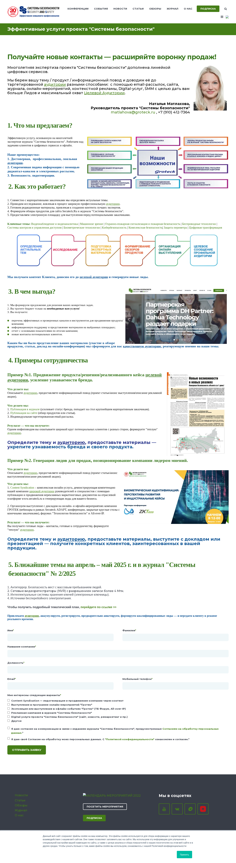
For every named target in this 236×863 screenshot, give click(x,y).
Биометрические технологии (82, 227)
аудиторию (113, 203)
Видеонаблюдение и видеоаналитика (54, 223)
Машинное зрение (91, 223)
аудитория (15, 163)
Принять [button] (184, 854)
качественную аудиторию (142, 346)
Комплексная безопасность (145, 227)
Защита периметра (175, 227)
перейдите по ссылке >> (98, 607)
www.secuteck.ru (32, 498)
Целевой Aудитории (104, 93)
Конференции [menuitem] (77, 8)
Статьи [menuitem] (138, 8)
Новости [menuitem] (120, 8)
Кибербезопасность (114, 227)
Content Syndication (22, 487)
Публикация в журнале (25, 409)
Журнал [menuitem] (172, 8)
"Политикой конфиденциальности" (129, 739)
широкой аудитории (41, 491)
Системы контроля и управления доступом (34, 227)
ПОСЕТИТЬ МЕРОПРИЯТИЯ (105, 806)
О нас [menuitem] (188, 8)
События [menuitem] (101, 8)
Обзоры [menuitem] (155, 8)
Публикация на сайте (23, 412)
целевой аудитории (94, 277)
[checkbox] (118, 711)
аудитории (55, 84)
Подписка (208, 8)
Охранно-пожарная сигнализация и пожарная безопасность (142, 223)
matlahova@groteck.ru (133, 112)
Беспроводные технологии (199, 223)
